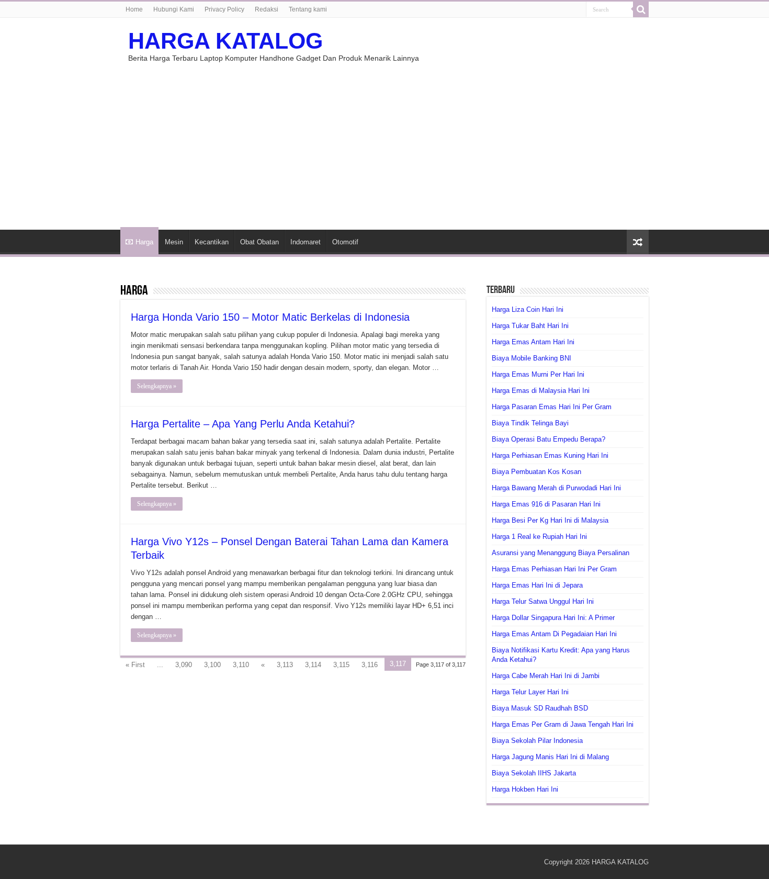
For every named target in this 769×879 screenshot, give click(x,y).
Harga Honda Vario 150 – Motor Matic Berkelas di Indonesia (270, 317)
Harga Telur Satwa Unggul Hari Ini (543, 601)
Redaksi (266, 9)
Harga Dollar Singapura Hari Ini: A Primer (553, 618)
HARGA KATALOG (225, 40)
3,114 (313, 665)
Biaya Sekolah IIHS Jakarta (534, 773)
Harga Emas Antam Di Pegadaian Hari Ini (554, 634)
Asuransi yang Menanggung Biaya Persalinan (560, 553)
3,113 (285, 665)
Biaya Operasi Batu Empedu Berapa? (548, 439)
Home (134, 9)
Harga (144, 242)
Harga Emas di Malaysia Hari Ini (541, 391)
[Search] (641, 9)
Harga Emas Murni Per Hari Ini (538, 374)
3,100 (212, 665)
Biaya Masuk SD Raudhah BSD (540, 708)
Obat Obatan (259, 242)
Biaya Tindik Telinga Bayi (530, 423)
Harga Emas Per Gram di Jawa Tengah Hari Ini (563, 724)
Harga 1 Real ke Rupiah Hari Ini (539, 536)
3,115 (341, 665)
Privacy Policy (224, 9)
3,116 (369, 665)
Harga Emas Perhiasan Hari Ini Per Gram (554, 569)
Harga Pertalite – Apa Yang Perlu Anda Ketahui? (243, 424)
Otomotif (345, 242)
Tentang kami (308, 9)
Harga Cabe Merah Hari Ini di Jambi (546, 676)
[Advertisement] (384, 140)
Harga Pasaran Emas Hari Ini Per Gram (552, 407)
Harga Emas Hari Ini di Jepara (537, 585)
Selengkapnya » (156, 386)
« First (135, 665)
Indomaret (305, 242)
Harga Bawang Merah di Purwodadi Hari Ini (556, 488)
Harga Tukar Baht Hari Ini (530, 326)
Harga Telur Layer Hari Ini (530, 692)
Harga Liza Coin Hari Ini (527, 309)
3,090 (183, 665)
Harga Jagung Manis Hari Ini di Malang (550, 757)
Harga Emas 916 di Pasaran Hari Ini (546, 504)
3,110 (241, 665)
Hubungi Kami (173, 9)
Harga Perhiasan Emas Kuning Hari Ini (550, 455)
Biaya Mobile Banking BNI (531, 358)
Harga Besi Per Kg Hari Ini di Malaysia (550, 520)
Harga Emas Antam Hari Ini (533, 342)
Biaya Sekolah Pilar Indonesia (537, 741)
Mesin (174, 242)
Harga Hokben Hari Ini (525, 789)
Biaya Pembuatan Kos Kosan (536, 472)
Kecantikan (212, 242)
